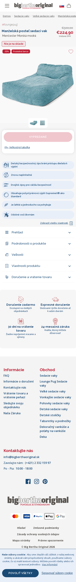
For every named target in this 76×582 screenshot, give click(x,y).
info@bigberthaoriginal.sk (21, 457)
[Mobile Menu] (7, 6)
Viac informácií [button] (49, 564)
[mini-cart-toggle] (69, 6)
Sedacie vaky (48, 376)
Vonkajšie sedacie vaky (55, 397)
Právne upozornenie (50, 540)
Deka (43, 437)
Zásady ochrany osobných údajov (38, 534)
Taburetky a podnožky (55, 421)
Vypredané (38, 136)
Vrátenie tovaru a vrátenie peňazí (16, 395)
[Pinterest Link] (45, 483)
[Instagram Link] (37, 483)
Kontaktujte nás (15, 387)
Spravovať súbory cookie (57, 573)
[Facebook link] (28, 483)
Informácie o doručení (19, 381)
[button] (34, 123)
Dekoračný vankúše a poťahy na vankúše (54, 429)
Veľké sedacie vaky (53, 391)
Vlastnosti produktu (26, 266)
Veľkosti (17, 254)
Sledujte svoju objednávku (13, 405)
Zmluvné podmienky (46, 528)
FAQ (6, 376)
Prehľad (17, 232)
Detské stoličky (50, 415)
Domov (7, 16)
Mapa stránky (21, 540)
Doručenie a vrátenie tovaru (32, 277)
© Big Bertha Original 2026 (38, 546)
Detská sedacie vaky (54, 409)
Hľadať (21, 528)
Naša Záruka (12, 413)
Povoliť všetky (20, 573)
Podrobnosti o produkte (29, 243)
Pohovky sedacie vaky (55, 403)
